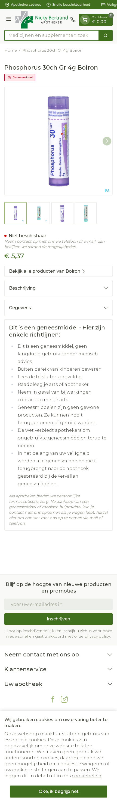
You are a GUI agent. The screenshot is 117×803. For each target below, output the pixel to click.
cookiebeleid (86, 775)
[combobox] (51, 35)
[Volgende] (107, 141)
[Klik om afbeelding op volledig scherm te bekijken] (58, 141)
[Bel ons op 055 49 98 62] (73, 19)
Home (10, 50)
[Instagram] (64, 699)
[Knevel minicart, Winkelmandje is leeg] (85, 20)
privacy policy (97, 636)
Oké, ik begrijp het (59, 791)
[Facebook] (53, 699)
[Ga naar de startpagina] (41, 19)
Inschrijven (58, 618)
